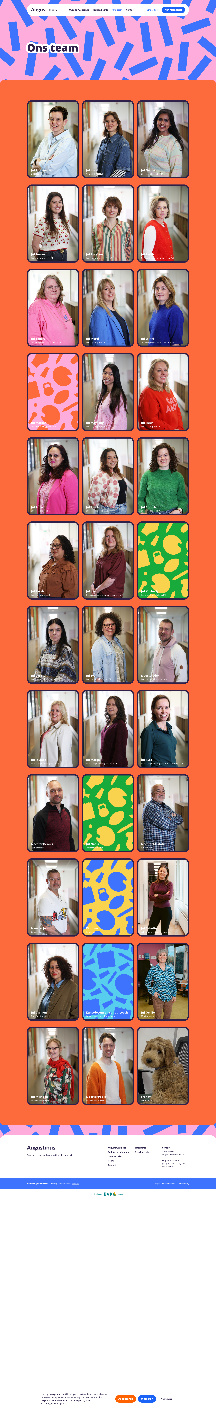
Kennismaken (173, 10)
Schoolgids (152, 9)
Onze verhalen (115, 1156)
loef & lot (75, 1183)
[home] (46, 10)
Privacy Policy (183, 1183)
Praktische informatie (118, 1152)
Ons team (117, 9)
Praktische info (100, 9)
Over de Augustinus (79, 9)
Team (111, 1160)
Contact (130, 9)
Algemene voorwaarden (165, 1183)
